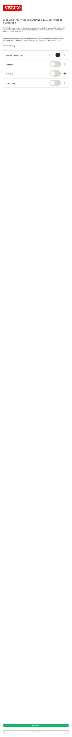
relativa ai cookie (55, 40)
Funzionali (9, 65)
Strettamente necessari (14, 55)
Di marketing (10, 83)
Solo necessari (36, 732)
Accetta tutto (36, 725)
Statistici (9, 74)
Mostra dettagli (8, 46)
